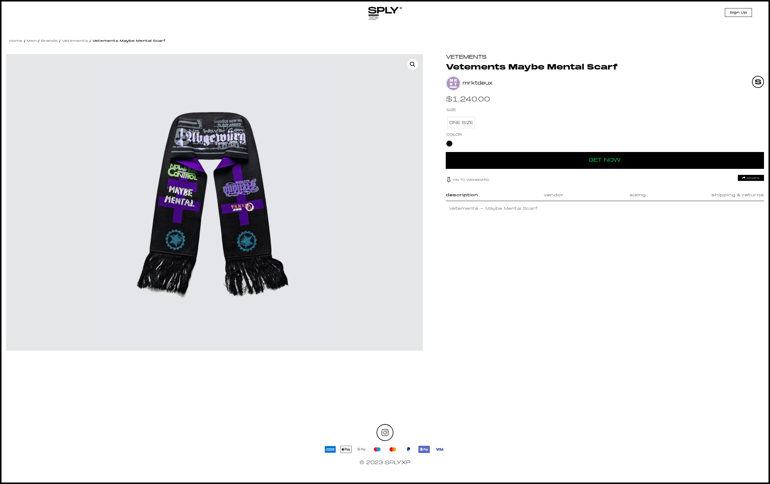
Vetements (75, 41)
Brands (49, 41)
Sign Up (738, 12)
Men (32, 41)
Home (16, 41)
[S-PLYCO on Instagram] (385, 432)
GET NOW (605, 160)
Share (752, 178)
